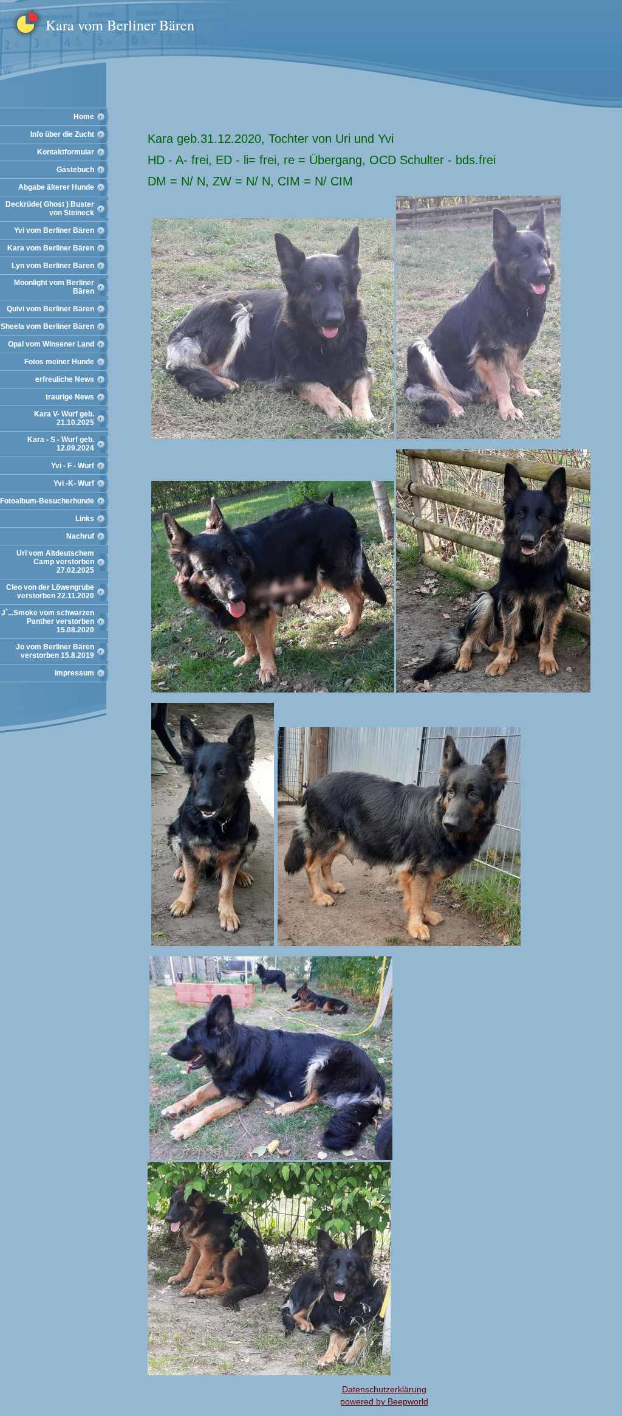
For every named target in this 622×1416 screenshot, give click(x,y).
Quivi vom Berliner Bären (50, 309)
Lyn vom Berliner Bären (53, 265)
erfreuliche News (64, 379)
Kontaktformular (65, 152)
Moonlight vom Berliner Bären (54, 286)
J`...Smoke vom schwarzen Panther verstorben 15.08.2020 (47, 621)
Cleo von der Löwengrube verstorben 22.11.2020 (50, 591)
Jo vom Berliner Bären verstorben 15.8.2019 (55, 651)
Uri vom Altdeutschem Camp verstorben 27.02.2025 (55, 562)
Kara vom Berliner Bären (50, 248)
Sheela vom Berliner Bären (47, 326)
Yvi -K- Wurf (73, 483)
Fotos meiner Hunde (59, 361)
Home (83, 116)
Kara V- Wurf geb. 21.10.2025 (64, 418)
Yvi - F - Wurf (72, 465)
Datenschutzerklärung (384, 1389)
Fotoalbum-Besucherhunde (47, 501)
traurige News (70, 397)
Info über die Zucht (62, 134)
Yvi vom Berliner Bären (54, 230)
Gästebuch (75, 169)
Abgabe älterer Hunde (56, 187)
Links (84, 518)
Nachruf (80, 536)
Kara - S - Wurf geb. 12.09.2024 (60, 443)
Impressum (74, 673)
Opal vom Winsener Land (51, 344)
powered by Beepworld (384, 1401)
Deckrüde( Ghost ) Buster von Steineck (49, 208)
